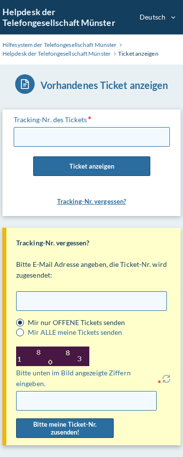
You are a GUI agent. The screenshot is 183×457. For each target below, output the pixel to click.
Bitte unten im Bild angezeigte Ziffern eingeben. (73, 378)
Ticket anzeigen (91, 166)
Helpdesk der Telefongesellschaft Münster (58, 17)
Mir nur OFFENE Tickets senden (76, 322)
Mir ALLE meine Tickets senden (75, 332)
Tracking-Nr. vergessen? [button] (91, 201)
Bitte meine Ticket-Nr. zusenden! (65, 428)
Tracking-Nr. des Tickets (50, 119)
